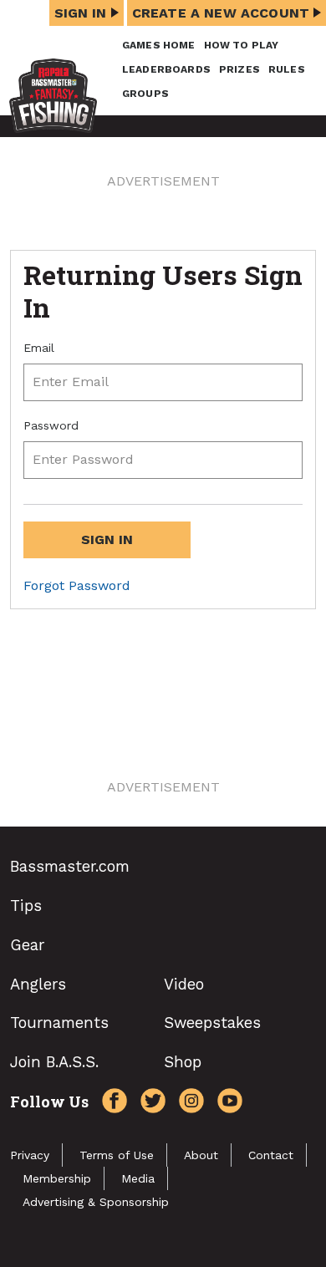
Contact (270, 1155)
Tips (26, 905)
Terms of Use (116, 1155)
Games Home (159, 45)
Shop (182, 1062)
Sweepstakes (212, 1022)
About (201, 1155)
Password (51, 425)
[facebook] (110, 1103)
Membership (57, 1178)
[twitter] (149, 1103)
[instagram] (187, 1103)
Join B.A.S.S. (54, 1062)
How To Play (241, 45)
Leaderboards (166, 69)
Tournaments (59, 1022)
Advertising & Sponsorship (96, 1201)
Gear (27, 945)
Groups (145, 93)
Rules (286, 69)
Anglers (38, 984)
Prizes (239, 69)
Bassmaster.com (70, 866)
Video (184, 984)
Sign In (80, 13)
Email (38, 347)
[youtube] (225, 1103)
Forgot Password (76, 585)
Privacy (29, 1155)
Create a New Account (220, 13)
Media (138, 1178)
